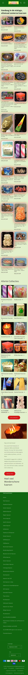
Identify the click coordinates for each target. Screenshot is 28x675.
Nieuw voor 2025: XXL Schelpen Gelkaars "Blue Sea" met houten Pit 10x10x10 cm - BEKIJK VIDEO (7, 179)
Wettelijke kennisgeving (19, 673)
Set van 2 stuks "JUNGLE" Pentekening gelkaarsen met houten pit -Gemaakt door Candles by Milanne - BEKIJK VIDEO (20, 46)
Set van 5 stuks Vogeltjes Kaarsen (6, 27)
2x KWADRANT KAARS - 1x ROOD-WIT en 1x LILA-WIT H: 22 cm (20, 161)
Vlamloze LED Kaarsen (8, 532)
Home (4, 497)
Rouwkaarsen (6, 613)
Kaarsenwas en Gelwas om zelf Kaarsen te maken (13, 621)
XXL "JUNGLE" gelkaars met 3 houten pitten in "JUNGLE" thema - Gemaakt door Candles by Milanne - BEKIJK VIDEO (20, 85)
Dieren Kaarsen (7, 561)
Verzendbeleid (20, 670)
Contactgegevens (9, 673)
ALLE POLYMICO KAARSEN (9, 617)
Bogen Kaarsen (7, 515)
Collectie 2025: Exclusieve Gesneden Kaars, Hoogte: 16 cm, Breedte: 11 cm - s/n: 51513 (20, 225)
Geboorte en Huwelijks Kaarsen (19, 411)
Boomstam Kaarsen (7, 318)
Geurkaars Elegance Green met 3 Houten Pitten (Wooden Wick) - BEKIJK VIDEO (19, 269)
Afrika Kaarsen (18, 355)
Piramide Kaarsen (7, 633)
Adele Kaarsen (6, 525)
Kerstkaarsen (6, 599)
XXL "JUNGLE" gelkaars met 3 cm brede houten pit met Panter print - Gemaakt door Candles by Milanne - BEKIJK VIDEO (7, 65)
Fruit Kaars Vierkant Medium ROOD (20, 104)
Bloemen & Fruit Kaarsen (5, 356)
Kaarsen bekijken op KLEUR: (10, 626)
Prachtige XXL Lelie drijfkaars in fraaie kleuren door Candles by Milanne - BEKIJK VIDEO (7, 84)
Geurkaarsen (6, 575)
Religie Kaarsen (7, 610)
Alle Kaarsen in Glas (8, 582)
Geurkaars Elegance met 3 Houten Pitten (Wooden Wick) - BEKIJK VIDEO (7, 269)
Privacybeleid (11, 668)
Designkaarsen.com (11, 666)
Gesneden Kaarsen (8, 592)
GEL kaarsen (6, 589)
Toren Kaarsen (6, 518)
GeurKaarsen (18, 318)
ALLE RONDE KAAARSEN (4, 411)
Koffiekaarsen (6, 539)
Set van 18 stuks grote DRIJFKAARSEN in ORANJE (6, 43)
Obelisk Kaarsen (7, 511)
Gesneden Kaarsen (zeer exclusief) (19, 337)
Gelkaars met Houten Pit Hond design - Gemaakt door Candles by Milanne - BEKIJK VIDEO (20, 243)
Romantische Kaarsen (8, 571)
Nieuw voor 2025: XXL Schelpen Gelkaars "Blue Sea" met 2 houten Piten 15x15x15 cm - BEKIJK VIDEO (7, 197)
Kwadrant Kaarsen (6, 299)
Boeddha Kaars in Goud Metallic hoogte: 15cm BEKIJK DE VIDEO (7, 135)
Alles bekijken (14, 417)
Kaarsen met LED (7, 578)
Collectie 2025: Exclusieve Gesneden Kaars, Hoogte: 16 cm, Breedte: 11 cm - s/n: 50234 (7, 251)
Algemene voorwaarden (11, 670)
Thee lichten (6, 596)
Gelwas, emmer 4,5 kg (5, 158)
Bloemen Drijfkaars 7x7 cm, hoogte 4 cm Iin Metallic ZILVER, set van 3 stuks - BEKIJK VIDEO (20, 177)
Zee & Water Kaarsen (7, 392)
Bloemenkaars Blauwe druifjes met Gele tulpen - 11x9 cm (19, 28)
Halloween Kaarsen (19, 374)
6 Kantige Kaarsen (7, 568)
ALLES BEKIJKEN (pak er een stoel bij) (12, 629)
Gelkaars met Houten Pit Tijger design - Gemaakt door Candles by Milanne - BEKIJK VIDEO (7, 215)
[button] (3, 3)
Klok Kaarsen (6, 501)
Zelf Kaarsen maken (7, 374)
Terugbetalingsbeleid (19, 668)
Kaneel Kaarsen (5, 337)
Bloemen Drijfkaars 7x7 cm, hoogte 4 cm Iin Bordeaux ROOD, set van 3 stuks (20, 195)
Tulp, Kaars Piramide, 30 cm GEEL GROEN (20, 135)
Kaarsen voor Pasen (8, 606)
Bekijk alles (10, 473)
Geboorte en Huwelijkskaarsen (11, 585)
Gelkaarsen (6, 529)
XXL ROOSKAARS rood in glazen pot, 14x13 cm (19, 63)
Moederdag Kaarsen (8, 550)
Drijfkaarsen (17, 299)
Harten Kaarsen (18, 392)
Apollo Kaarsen (7, 522)
